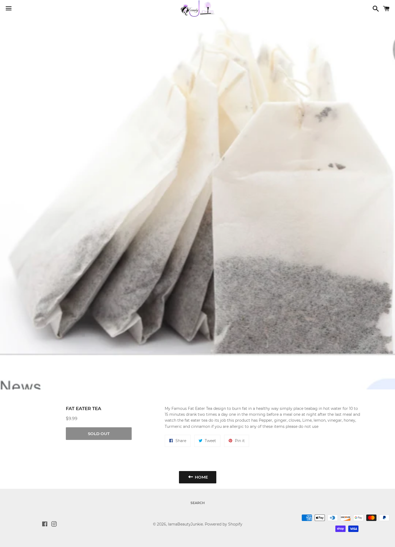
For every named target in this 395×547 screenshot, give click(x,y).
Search (198, 503)
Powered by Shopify (223, 524)
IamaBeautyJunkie (185, 524)
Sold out (99, 433)
